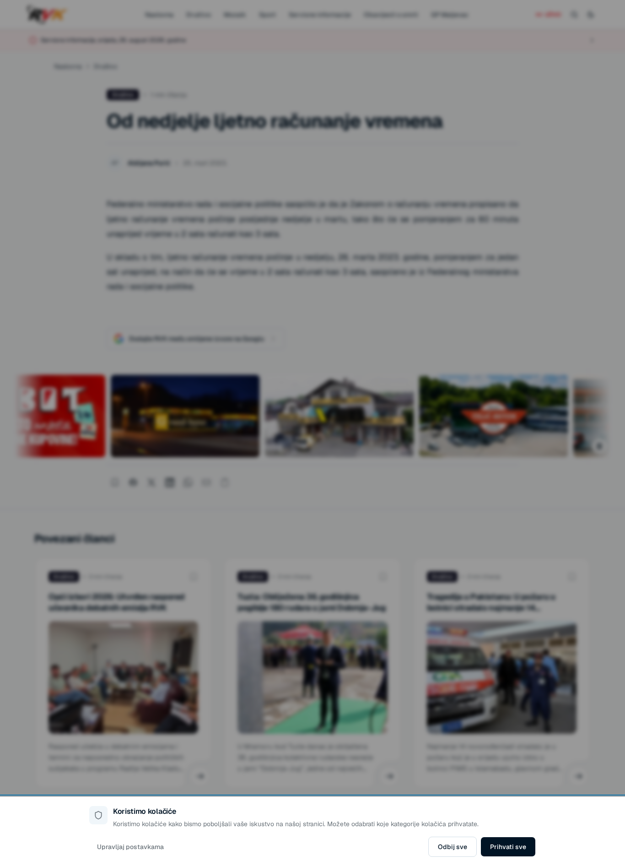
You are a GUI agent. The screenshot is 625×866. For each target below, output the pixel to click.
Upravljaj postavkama (130, 847)
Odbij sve (452, 847)
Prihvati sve (508, 847)
